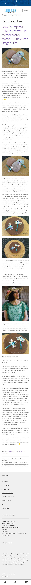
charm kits (14, 462)
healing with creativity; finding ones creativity (15, 464)
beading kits (8, 462)
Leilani (20, 451)
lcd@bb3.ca (5, 531)
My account (5, 481)
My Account (5, 582)
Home (5, 15)
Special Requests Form (8, 496)
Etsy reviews (5, 508)
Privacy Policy (5, 489)
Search (15, 582)
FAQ (3, 504)
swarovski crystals (18, 466)
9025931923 (5, 529)
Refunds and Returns (7, 493)
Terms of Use (5, 485)
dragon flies (20, 462)
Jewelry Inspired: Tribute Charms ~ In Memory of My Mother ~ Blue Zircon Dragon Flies (15, 35)
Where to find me (6, 500)
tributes (25, 466)
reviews (11, 466)
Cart (24, 581)
